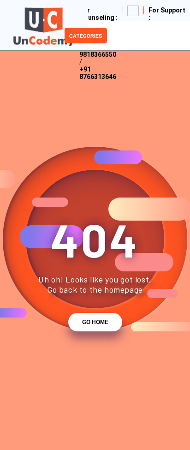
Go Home (95, 322)
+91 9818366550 (97, 50)
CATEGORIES (85, 35)
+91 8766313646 (97, 73)
